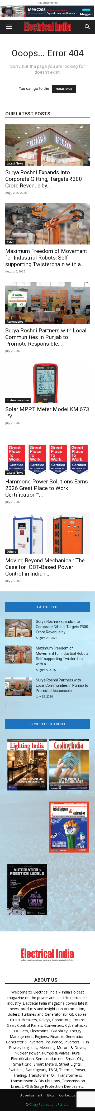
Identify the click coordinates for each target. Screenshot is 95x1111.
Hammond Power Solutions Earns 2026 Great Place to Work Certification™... (46, 488)
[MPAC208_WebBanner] (47, 11)
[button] (9, 27)
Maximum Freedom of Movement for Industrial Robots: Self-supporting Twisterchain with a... (46, 257)
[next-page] (17, 706)
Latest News (15, 163)
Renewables (15, 321)
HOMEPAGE (64, 89)
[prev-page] (8, 706)
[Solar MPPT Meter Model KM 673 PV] (47, 382)
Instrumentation (18, 400)
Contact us (67, 1095)
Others (11, 551)
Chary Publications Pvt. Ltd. (49, 1104)
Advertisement (31, 1095)
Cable (10, 242)
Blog (50, 1095)
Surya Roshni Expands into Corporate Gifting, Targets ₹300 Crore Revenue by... (43, 179)
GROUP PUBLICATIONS (47, 724)
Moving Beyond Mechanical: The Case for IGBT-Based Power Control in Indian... (45, 567)
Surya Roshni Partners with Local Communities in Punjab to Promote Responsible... (46, 337)
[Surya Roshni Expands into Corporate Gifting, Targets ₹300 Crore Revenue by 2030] (47, 145)
